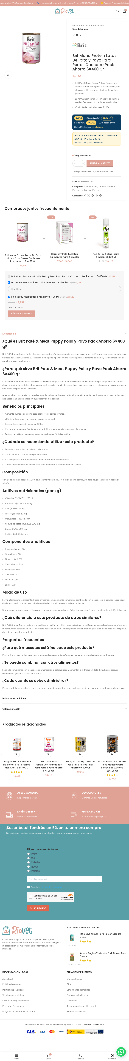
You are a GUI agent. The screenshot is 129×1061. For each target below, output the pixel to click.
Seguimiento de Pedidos (78, 989)
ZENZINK (87, 1024)
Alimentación (97, 25)
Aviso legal (7, 978)
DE (103, 1024)
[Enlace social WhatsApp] (96, 195)
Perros (84, 25)
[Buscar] (118, 11)
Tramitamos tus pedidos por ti (81, 1006)
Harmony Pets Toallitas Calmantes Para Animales (64, 255)
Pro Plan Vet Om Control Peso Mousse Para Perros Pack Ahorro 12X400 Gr (112, 766)
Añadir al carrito (100, 163)
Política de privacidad (13, 989)
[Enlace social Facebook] (85, 195)
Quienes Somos (74, 978)
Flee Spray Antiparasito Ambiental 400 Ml (106, 255)
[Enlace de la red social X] (89, 195)
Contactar (72, 1000)
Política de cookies (11, 984)
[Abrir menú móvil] (4, 11)
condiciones (98, 127)
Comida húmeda (80, 29)
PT (96, 1024)
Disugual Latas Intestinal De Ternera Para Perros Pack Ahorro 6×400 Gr (17, 764)
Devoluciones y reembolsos (15, 1000)
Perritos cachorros (81, 190)
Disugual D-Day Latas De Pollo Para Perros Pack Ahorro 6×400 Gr (80, 764)
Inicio (75, 25)
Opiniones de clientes (77, 995)
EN (98, 1024)
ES (94, 1024)
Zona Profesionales (76, 1011)
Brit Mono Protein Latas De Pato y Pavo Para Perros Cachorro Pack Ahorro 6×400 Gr (23, 258)
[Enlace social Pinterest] (93, 195)
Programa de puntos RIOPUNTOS (18, 1011)
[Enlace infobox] (88, 796)
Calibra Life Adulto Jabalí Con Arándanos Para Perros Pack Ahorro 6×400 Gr (48, 766)
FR (101, 1024)
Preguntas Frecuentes (13, 1006)
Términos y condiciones (13, 995)
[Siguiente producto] (80, 35)
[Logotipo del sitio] (64, 10)
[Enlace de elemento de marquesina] (65, 3)
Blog (69, 984)
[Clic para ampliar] (8, 74)
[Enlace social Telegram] (100, 195)
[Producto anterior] (74, 35)
